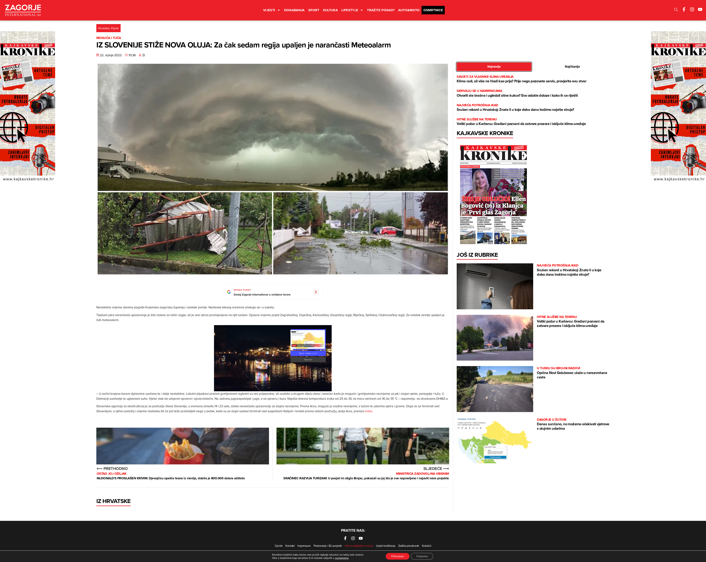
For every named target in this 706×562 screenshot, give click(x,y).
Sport (313, 10)
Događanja (294, 10)
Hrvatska (103, 28)
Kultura (330, 10)
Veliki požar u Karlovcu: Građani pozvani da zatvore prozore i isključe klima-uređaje (521, 121)
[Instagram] (692, 9)
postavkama (341, 558)
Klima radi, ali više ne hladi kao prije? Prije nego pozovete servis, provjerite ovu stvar (521, 79)
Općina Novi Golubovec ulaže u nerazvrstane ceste (572, 373)
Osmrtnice (433, 10)
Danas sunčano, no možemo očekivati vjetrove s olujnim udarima (573, 424)
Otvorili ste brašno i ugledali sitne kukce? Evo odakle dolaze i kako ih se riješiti (517, 93)
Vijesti (269, 10)
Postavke (422, 556)
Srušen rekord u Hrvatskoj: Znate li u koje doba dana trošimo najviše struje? (515, 107)
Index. (369, 411)
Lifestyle (349, 10)
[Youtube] (700, 9)
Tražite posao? (381, 10)
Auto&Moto (409, 10)
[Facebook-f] (684, 9)
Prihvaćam (397, 556)
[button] (676, 10)
